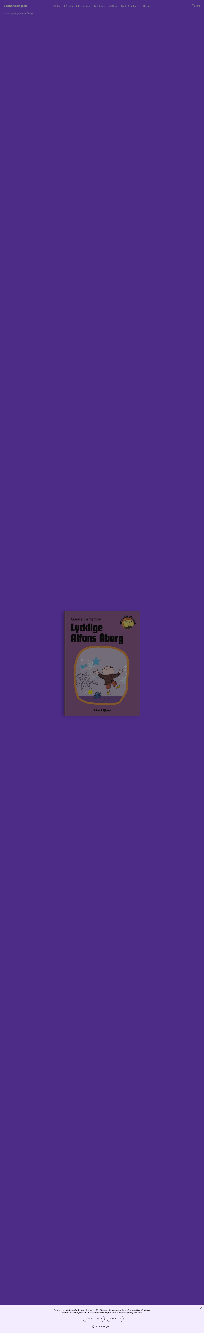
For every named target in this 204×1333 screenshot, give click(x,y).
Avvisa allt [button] (115, 1319)
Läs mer (138, 1312)
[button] (102, 1326)
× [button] (201, 1308)
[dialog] (102, 666)
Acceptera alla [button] (93, 1319)
